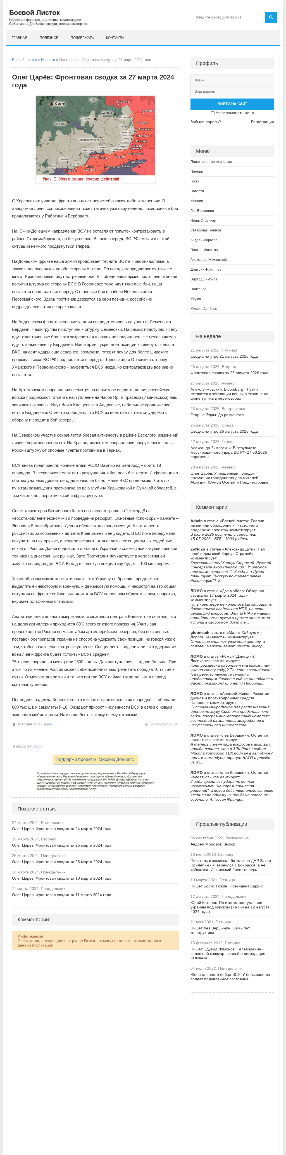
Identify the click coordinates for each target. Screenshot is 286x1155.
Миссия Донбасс (203, 309)
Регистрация (262, 122)
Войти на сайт (232, 104)
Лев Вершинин (202, 211)
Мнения (196, 201)
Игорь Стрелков (203, 220)
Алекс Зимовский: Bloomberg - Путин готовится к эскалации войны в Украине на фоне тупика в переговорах (229, 393)
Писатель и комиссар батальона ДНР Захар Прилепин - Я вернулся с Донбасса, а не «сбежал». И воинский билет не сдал (230, 865)
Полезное (49, 38)
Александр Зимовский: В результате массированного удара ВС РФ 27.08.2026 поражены (228, 452)
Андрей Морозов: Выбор (212, 844)
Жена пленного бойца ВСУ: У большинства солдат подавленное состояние (230, 976)
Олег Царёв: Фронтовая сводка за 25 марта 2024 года (61, 861)
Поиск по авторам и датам (211, 162)
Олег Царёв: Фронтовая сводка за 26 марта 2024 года (61, 845)
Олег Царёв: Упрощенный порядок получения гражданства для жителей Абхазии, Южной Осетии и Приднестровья (229, 477)
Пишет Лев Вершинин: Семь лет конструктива (220, 930)
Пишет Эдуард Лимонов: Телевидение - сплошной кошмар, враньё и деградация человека (227, 953)
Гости (194, 181)
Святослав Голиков (205, 230)
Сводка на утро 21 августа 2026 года (224, 356)
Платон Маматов (204, 250)
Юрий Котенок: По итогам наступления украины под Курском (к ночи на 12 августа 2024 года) (230, 907)
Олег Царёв (43, 724)
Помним (196, 172)
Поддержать (82, 38)
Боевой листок (24, 60)
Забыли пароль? (205, 122)
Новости (48, 60)
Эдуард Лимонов (203, 279)
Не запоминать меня (235, 113)
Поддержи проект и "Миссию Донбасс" (95, 759)
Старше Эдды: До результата (217, 415)
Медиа (195, 299)
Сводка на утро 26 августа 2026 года (224, 431)
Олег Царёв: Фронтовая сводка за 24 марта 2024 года (61, 828)
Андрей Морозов (203, 240)
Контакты (115, 38)
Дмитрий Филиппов (205, 269)
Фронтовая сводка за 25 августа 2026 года (229, 373)
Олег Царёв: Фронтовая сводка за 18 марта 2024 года (61, 878)
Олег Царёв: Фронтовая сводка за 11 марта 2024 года (61, 894)
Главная (19, 38)
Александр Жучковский (208, 260)
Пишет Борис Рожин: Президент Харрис (227, 886)
